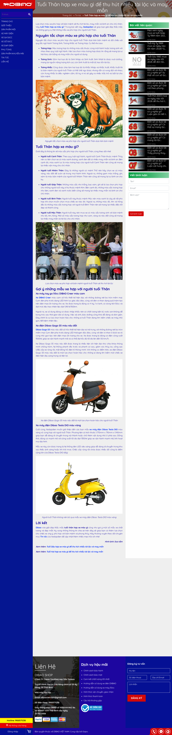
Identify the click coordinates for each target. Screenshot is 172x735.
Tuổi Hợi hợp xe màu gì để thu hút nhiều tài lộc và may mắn (75, 551)
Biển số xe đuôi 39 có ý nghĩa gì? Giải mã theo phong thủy (156, 85)
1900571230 (53, 702)
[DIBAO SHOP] (18, 4)
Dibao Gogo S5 (43, 329)
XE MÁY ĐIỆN (7, 33)
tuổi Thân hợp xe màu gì (52, 27)
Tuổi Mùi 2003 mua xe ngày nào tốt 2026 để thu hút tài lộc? (157, 98)
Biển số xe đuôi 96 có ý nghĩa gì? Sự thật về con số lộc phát (156, 72)
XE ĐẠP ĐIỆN (7, 45)
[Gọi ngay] (154, 731)
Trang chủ (7, 21)
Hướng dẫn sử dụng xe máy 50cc (99, 687)
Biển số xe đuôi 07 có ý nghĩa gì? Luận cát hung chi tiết (156, 163)
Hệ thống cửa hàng (17, 725)
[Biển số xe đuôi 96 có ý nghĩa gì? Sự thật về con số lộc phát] (137, 74)
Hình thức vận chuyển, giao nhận (98, 692)
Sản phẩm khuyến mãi (12, 53)
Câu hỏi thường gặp (93, 700)
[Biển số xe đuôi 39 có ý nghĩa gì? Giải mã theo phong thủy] (137, 87)
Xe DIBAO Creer (43, 297)
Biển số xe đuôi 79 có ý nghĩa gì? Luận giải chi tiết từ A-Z (157, 111)
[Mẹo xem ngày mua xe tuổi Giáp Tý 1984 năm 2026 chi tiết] (137, 35)
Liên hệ (5, 61)
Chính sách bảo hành (93, 670)
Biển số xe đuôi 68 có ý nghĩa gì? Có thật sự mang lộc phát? (156, 124)
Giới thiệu (6, 25)
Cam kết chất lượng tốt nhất (96, 679)
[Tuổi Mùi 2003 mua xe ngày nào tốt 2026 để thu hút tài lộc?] (137, 100)
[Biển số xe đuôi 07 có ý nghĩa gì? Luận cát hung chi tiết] (137, 165)
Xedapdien (88, 27)
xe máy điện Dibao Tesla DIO (104, 429)
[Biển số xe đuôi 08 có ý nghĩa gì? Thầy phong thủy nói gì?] (137, 152)
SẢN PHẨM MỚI (8, 29)
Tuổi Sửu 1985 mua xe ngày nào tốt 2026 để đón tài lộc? (156, 59)
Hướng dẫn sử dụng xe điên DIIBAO (100, 683)
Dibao (38, 527)
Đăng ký (136, 698)
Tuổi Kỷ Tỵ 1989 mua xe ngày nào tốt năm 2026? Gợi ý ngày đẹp (157, 46)
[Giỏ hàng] (29, 731)
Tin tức (43, 536)
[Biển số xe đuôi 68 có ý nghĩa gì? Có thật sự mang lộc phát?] (137, 126)
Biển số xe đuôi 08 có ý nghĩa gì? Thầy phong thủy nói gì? (156, 150)
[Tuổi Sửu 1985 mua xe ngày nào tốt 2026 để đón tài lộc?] (137, 61)
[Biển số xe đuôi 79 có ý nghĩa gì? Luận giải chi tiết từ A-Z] (137, 113)
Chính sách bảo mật (93, 675)
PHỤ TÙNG (6, 49)
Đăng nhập (13, 731)
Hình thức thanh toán (93, 696)
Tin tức (5, 57)
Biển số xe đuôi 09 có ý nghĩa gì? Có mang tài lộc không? (156, 137)
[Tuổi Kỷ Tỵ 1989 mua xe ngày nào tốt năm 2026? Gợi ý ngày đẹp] (137, 48)
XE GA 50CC (6, 37)
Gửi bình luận (136, 214)
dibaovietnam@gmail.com (54, 697)
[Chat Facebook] (161, 731)
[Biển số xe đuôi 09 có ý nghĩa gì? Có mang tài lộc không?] (137, 139)
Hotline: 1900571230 (16, 720)
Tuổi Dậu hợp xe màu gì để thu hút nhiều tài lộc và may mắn (75, 546)
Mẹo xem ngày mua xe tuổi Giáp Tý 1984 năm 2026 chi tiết (156, 33)
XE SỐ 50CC (6, 41)
